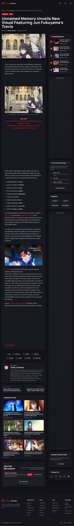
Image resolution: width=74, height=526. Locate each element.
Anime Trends (55, 507)
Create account (37, 474)
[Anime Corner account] (65, 3)
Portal (61, 522)
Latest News (42, 503)
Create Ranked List (68, 507)
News (11, 14)
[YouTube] (64, 476)
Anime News (5, 14)
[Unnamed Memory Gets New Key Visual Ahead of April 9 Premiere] (34, 445)
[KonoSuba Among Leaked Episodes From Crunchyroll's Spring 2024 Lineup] (13, 445)
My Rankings (68, 513)
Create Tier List (68, 510)
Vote (69, 454)
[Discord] (68, 476)
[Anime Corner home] (9, 3)
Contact (29, 505)
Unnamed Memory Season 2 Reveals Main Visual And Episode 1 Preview (13, 414)
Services (29, 512)
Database (55, 200)
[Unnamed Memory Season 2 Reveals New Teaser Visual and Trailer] (13, 425)
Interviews (42, 512)
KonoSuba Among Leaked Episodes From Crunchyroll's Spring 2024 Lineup (11, 453)
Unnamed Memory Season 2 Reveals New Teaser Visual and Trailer (12, 434)
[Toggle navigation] (70, 3)
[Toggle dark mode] (60, 3)
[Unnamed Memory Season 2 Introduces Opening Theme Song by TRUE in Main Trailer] (34, 405)
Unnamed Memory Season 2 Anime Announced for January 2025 (34, 433)
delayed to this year (26, 215)
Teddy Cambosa (11, 30)
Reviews (42, 510)
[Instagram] (60, 476)
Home (3, 10)
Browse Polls (55, 505)
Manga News (65, 205)
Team (28, 515)
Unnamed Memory (10, 345)
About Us (29, 503)
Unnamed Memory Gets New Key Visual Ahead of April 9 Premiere (33, 452)
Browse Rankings (67, 503)
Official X (23, 303)
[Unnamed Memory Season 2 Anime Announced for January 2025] (34, 425)
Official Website (15, 303)
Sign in (29, 474)
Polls (65, 522)
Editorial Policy (30, 507)
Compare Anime (54, 511)
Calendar (65, 200)
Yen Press (8, 269)
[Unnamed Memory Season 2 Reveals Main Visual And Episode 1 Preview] (13, 405)
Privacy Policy (30, 510)
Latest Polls (55, 503)
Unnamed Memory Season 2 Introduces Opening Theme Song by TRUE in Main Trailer (33, 414)
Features (42, 515)
